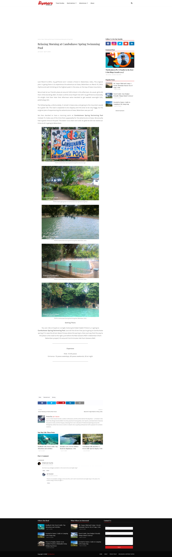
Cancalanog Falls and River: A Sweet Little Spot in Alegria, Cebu (92, 447)
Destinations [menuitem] (71, 3)
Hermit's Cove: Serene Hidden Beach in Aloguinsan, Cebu (69, 447)
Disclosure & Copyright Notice (126, 554)
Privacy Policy (113, 554)
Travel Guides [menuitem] (60, 3)
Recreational (47, 397)
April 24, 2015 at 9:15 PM (47, 464)
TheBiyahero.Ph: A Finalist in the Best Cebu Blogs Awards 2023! (119, 71)
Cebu (42, 39)
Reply (44, 470)
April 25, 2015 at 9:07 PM (52, 475)
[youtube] (125, 43)
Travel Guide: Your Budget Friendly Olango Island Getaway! (123, 95)
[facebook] (108, 43)
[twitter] (119, 43)
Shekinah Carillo (47, 463)
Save (60, 402)
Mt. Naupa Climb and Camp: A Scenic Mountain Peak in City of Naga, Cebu (122, 85)
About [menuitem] (92, 3)
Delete (47, 470)
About (105, 554)
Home (39, 39)
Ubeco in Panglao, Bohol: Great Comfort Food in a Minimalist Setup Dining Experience (56, 544)
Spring (53, 397)
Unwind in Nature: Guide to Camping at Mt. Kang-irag (121, 103)
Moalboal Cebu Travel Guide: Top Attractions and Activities (48, 447)
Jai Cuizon (40, 51)
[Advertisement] (86, 21)
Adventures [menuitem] (82, 3)
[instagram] (114, 43)
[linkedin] (131, 43)
